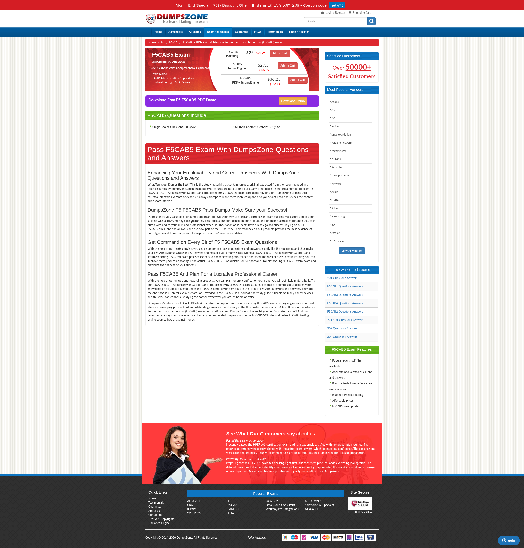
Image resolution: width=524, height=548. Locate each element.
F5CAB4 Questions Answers (345, 303)
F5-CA (173, 42)
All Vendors (175, 32)
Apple (334, 192)
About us (154, 511)
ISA (333, 224)
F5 (162, 42)
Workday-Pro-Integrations (282, 509)
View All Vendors (351, 251)
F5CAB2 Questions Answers (345, 311)
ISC (333, 118)
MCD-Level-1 (313, 501)
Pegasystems (338, 151)
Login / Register (335, 12)
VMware (336, 183)
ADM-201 (193, 501)
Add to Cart (279, 53)
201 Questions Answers (342, 278)
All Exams (195, 32)
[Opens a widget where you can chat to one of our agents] (508, 541)
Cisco (334, 110)
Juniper (335, 126)
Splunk (335, 208)
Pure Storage (338, 216)
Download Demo (293, 101)
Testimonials (275, 32)
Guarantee (241, 32)
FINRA (335, 200)
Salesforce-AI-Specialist (319, 505)
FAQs (257, 32)
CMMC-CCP (234, 509)
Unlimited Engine (159, 523)
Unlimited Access (218, 32)
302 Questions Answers (342, 337)
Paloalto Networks (341, 143)
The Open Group (340, 175)
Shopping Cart (362, 12)
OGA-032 (272, 501)
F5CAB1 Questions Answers (345, 286)
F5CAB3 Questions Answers (345, 295)
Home (158, 32)
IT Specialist (338, 241)
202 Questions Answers (342, 328)
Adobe (335, 102)
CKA (190, 505)
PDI (229, 501)
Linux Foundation (341, 134)
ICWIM (191, 509)
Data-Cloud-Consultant (280, 505)
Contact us (155, 515)
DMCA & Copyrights (161, 519)
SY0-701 (232, 505)
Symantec (337, 167)
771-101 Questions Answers (345, 320)
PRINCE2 (336, 159)
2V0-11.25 (194, 513)
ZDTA (230, 513)
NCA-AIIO (311, 509)
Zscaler (335, 233)
